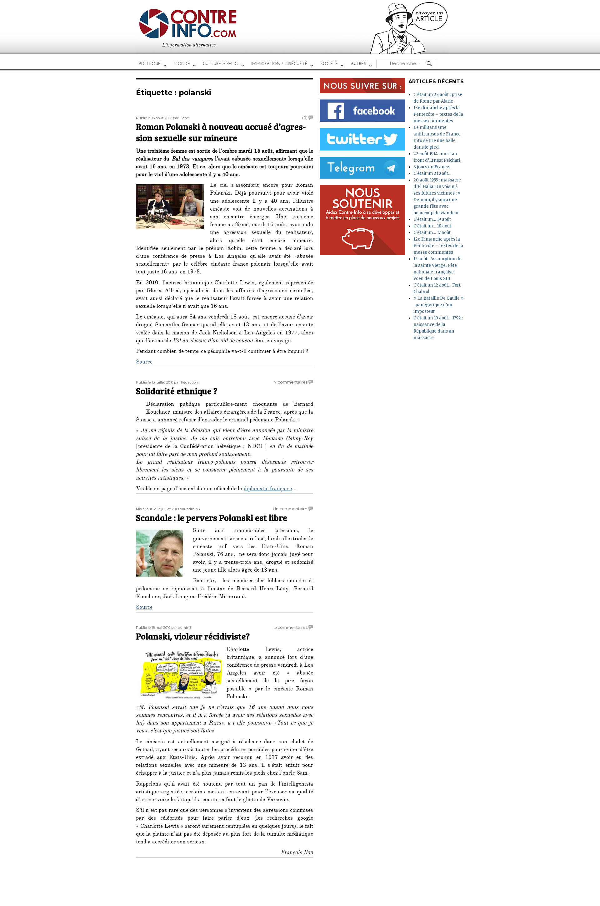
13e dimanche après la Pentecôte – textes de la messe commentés (438, 114)
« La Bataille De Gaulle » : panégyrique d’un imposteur (438, 305)
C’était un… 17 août (432, 232)
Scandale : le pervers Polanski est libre (211, 517)
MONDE (181, 63)
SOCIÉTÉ (329, 63)
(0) (305, 117)
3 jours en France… (432, 167)
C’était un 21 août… (432, 173)
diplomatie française (268, 489)
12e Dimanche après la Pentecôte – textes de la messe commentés (438, 246)
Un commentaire (290, 508)
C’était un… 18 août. (432, 226)
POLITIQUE (150, 63)
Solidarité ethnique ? (176, 391)
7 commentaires (291, 381)
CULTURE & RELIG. (220, 63)
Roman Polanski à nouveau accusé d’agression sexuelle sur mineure (221, 132)
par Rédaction (186, 382)
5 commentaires (291, 627)
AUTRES (358, 63)
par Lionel (181, 118)
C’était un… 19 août (432, 219)
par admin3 (190, 509)
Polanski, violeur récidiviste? (193, 636)
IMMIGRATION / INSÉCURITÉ (279, 63)
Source (144, 362)
